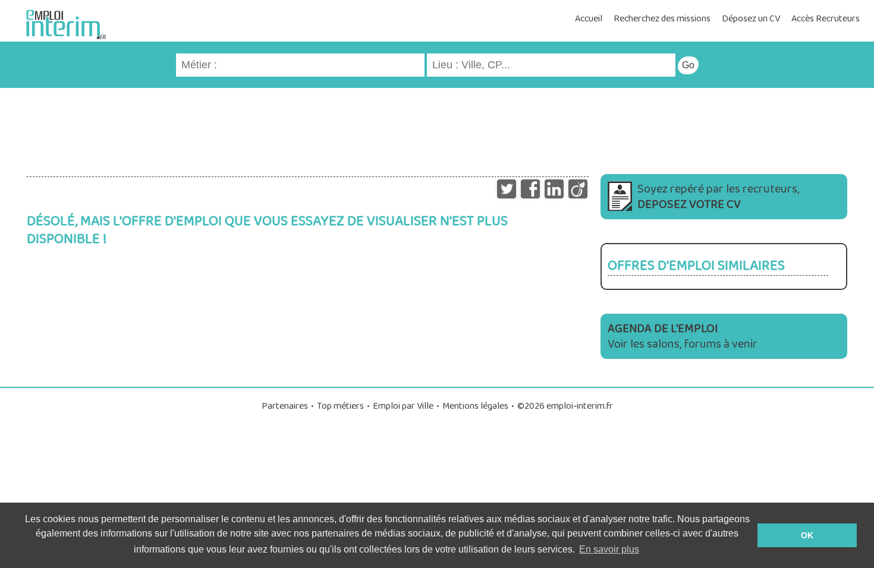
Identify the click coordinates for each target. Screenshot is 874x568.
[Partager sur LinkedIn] (554, 185)
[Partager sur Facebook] (530, 185)
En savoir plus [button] (609, 549)
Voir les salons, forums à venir (682, 336)
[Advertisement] (437, 126)
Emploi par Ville (403, 406)
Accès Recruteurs (825, 18)
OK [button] (807, 535)
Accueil (588, 18)
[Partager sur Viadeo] (578, 185)
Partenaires (285, 406)
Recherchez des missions (662, 18)
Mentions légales (475, 406)
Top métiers (340, 406)
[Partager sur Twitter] (506, 185)
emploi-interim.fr (579, 406)
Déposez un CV (751, 18)
